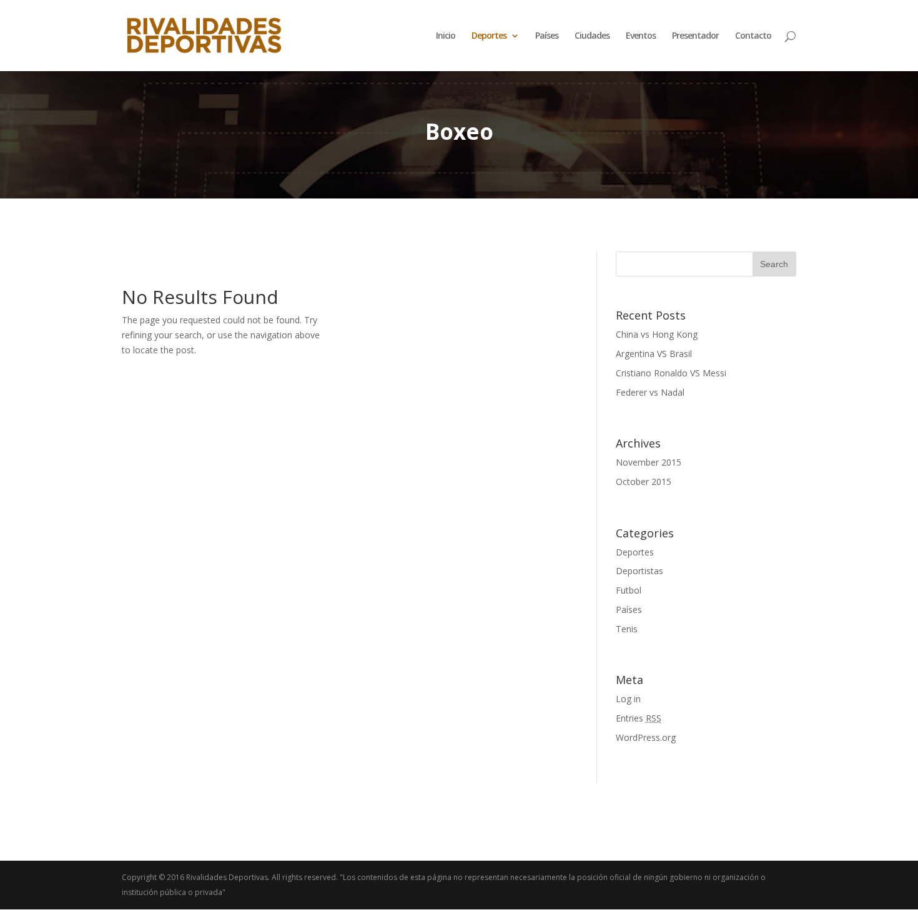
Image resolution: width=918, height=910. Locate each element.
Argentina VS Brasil (654, 354)
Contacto (753, 36)
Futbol (628, 590)
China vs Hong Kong (657, 334)
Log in (628, 699)
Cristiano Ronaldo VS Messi (671, 373)
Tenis (627, 629)
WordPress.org (646, 737)
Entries (638, 718)
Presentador (695, 36)
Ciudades (592, 36)
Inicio (445, 36)
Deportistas (639, 571)
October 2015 (643, 481)
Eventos (641, 36)
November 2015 (648, 462)
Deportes (635, 552)
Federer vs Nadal (650, 392)
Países (546, 36)
